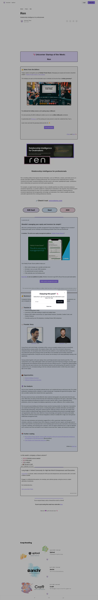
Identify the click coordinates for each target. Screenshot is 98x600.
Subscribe (60, 301)
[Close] (64, 292)
